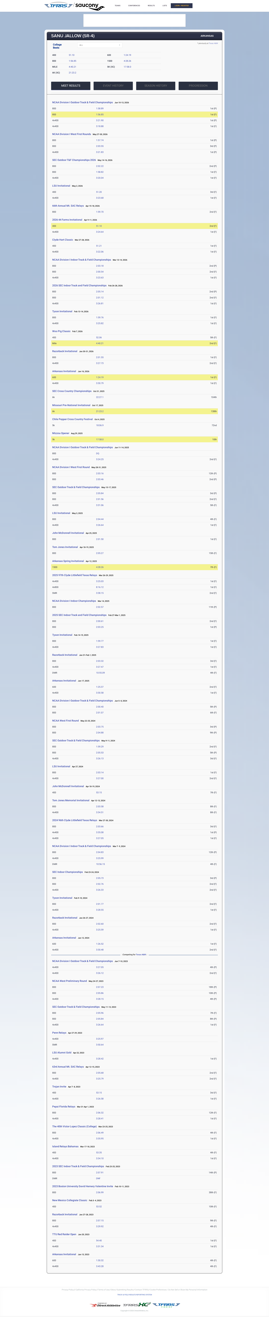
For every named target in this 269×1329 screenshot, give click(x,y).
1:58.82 (100, 172)
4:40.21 (72, 66)
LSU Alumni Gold (61, 1052)
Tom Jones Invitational (65, 547)
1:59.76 (100, 317)
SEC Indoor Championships (67, 871)
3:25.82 (100, 323)
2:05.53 (100, 752)
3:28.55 (100, 910)
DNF (98, 1178)
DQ (97, 453)
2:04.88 (100, 732)
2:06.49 (100, 1132)
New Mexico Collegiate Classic (69, 1200)
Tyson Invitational (62, 311)
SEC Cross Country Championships (72, 391)
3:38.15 (100, 593)
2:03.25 (100, 627)
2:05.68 (100, 1072)
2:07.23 (100, 987)
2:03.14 (100, 772)
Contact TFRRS (142, 1290)
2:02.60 (100, 924)
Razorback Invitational (64, 351)
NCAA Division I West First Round (71, 467)
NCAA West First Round (65, 720)
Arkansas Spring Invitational (68, 561)
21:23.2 (72, 72)
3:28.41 (100, 1118)
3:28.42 (100, 1058)
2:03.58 (100, 806)
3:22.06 (100, 251)
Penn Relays (59, 1032)
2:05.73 (100, 878)
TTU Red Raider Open (64, 1234)
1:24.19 (127, 55)
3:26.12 (100, 973)
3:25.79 (100, 1078)
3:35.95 (100, 1138)
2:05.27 (100, 553)
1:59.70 (100, 212)
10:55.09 (100, 672)
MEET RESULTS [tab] (70, 85)
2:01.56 (100, 499)
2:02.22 (100, 166)
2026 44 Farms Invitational (67, 219)
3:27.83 (100, 647)
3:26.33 (100, 890)
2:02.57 (100, 607)
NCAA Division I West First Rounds (71, 134)
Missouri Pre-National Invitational (71, 405)
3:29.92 (100, 1226)
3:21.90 (100, 120)
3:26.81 (100, 303)
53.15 (99, 792)
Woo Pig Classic (61, 331)
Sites (113, 1290)
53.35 (99, 1152)
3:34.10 (100, 1158)
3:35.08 (100, 832)
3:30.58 (100, 692)
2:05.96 (100, 1013)
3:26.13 (100, 758)
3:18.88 (100, 126)
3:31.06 (100, 505)
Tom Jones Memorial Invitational (70, 800)
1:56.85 (72, 61)
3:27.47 (100, 667)
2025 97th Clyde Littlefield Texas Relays (74, 575)
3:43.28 (100, 1266)
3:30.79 (100, 383)
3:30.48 (100, 949)
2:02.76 (100, 884)
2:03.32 (100, 661)
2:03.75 (100, 726)
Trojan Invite (59, 1086)
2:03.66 (100, 826)
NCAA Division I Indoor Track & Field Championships (81, 259)
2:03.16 (100, 473)
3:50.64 (100, 1044)
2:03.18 (100, 266)
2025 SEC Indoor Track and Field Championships (79, 615)
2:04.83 (100, 852)
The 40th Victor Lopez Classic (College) (74, 1126)
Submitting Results (125, 1290)
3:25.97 (100, 1038)
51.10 (71, 55)
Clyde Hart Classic (62, 239)
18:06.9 (100, 425)
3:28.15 (100, 999)
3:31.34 (100, 1246)
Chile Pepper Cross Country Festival (72, 419)
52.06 (99, 337)
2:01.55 (100, 357)
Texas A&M (213, 43)
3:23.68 (100, 198)
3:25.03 (100, 581)
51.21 (99, 246)
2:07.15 (100, 1220)
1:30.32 (100, 1260)
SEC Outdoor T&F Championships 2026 (74, 159)
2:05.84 (100, 493)
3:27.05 (100, 838)
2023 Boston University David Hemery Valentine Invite (83, 1186)
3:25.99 (100, 858)
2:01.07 (100, 712)
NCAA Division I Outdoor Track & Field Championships (82, 102)
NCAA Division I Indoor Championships (74, 600)
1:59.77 (100, 641)
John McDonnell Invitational (68, 532)
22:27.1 (100, 397)
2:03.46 (100, 479)
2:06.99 (100, 1192)
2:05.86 (100, 993)
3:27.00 (100, 778)
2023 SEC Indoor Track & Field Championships (78, 1166)
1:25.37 (100, 687)
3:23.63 (100, 277)
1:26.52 (100, 944)
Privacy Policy (68, 1290)
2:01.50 (100, 539)
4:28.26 (127, 61)
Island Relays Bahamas (65, 1146)
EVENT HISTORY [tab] (113, 85)
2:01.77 (100, 904)
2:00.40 (100, 706)
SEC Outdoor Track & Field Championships (76, 487)
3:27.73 (100, 363)
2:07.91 (100, 1172)
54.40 (99, 1240)
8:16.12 (100, 587)
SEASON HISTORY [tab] (155, 85)
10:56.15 (100, 864)
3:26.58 (100, 1098)
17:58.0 (127, 66)
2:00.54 (100, 271)
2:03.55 (100, 146)
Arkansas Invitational (64, 371)
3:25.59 (100, 929)
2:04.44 (100, 519)
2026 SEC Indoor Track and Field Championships (79, 285)
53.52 (99, 1206)
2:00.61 (100, 621)
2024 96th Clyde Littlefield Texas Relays (74, 820)
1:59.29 (100, 746)
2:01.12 (100, 297)
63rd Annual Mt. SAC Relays (68, 1066)
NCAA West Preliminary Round (69, 980)
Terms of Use (103, 1290)
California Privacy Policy (86, 1290)
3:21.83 (100, 152)
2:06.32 (100, 1112)
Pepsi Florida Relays (63, 1106)
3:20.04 (100, 178)
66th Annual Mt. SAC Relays (68, 205)
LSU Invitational (61, 185)
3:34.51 (100, 812)
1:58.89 (100, 108)
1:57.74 (100, 140)
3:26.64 (100, 525)
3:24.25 (100, 459)
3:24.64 (100, 232)
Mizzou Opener (60, 433)
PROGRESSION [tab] (198, 85)
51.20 (99, 192)
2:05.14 (100, 291)
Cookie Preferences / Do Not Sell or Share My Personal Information (178, 1290)
